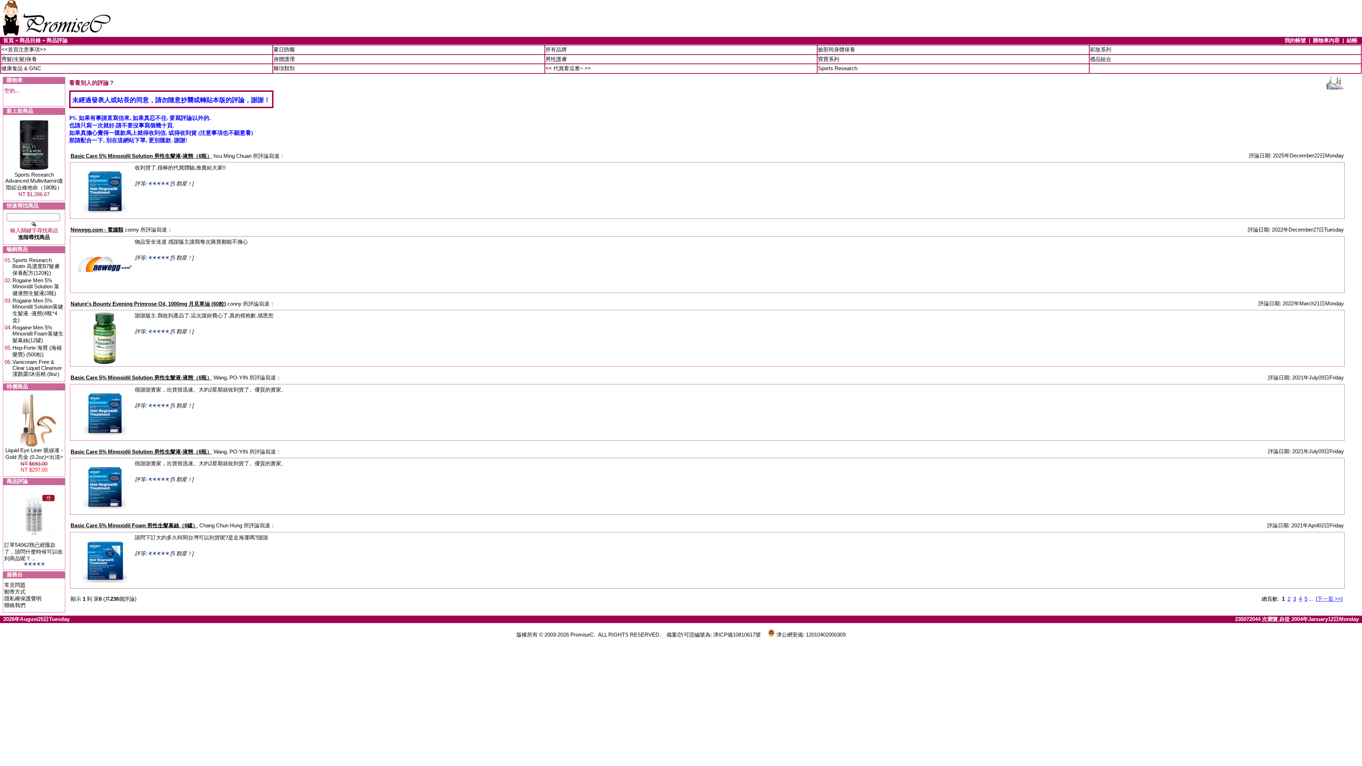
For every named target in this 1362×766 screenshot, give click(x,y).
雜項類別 (284, 68)
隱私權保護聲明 (22, 598)
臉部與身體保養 (836, 49)
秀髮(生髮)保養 (19, 59)
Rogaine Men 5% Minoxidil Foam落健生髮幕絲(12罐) (37, 333)
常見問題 (15, 585)
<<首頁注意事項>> (23, 49)
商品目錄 (30, 40)
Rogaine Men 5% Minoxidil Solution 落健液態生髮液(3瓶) (35, 286)
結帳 (1352, 40)
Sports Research (837, 68)
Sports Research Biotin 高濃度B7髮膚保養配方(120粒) (36, 266)
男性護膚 (556, 59)
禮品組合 (1100, 59)
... (1311, 599)
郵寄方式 (15, 592)
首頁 (8, 40)
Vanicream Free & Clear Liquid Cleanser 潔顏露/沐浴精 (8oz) (37, 368)
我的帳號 (1295, 40)
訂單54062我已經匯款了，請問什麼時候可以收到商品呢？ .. (33, 551)
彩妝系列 (1100, 49)
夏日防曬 (284, 49)
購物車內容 (1326, 40)
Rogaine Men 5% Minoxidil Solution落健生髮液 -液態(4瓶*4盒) (37, 310)
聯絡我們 (15, 605)
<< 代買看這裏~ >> (568, 68)
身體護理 (284, 59)
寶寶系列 (828, 59)
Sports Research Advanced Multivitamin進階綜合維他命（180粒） (34, 181)
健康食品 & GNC (21, 68)
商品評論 (57, 40)
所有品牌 (556, 49)
